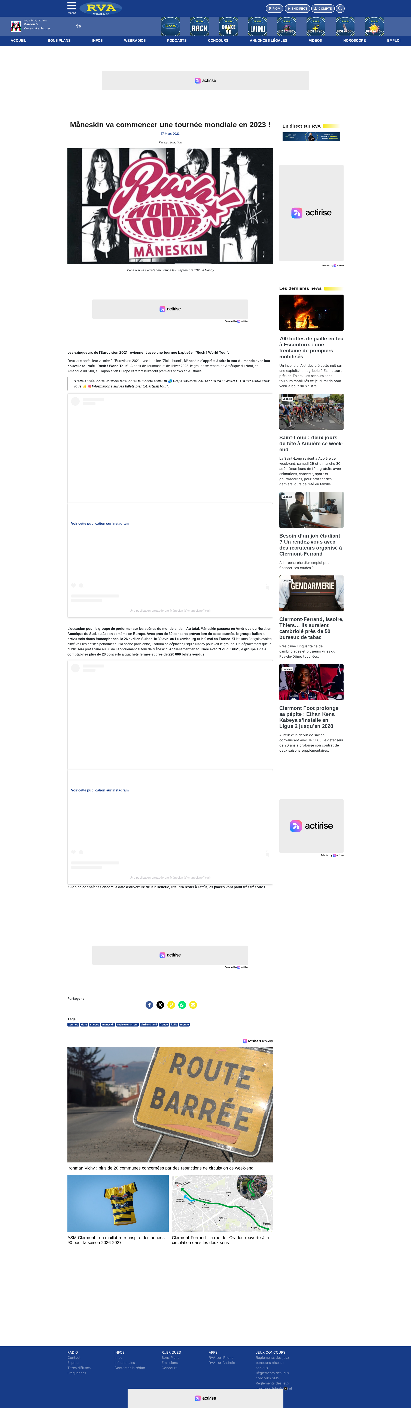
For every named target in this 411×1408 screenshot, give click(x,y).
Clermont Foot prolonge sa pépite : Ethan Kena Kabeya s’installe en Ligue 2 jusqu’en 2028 (308, 717)
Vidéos (315, 40)
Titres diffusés (79, 1368)
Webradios (135, 40)
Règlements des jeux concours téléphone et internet (274, 1388)
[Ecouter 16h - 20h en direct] (311, 136)
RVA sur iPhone (221, 1357)
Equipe (73, 1362)
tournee (73, 1024)
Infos (97, 40)
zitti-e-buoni (149, 1024)
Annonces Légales (268, 40)
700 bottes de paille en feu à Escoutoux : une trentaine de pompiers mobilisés (311, 347)
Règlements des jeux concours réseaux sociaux (272, 1362)
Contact (73, 1357)
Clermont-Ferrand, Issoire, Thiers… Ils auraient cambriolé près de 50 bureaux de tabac (311, 628)
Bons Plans (59, 40)
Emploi (393, 40)
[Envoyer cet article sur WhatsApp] (181, 1007)
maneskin (108, 1024)
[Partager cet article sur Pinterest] (170, 1007)
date (84, 1024)
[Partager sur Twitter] (159, 1007)
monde (184, 1024)
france (164, 1024)
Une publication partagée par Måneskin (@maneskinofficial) (170, 610)
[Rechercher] (340, 8)
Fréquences (76, 1373)
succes (94, 1024)
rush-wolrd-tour (127, 1024)
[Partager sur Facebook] (148, 1007)
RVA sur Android (222, 1362)
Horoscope (354, 40)
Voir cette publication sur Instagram (100, 523)
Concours (218, 40)
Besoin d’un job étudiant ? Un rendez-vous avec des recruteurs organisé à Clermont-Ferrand (310, 545)
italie (174, 1024)
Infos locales (125, 1362)
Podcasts (177, 40)
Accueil (18, 40)
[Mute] (78, 26)
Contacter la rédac (130, 1368)
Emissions (170, 1362)
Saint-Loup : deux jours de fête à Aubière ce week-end (311, 443)
